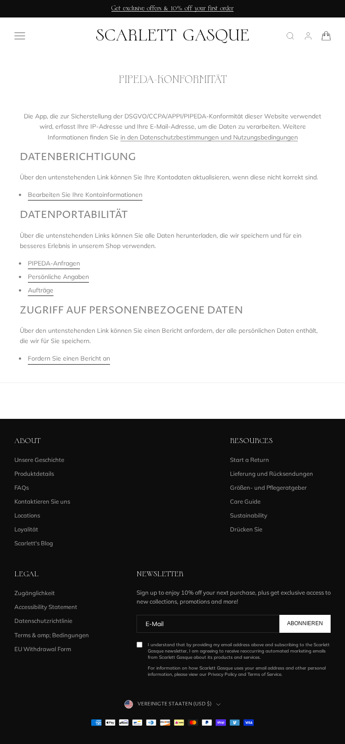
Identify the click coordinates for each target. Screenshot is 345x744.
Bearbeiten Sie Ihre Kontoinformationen (85, 195)
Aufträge (40, 290)
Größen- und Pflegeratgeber (268, 487)
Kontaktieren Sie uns (42, 501)
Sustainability (248, 515)
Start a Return (249, 459)
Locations (27, 515)
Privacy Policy (222, 674)
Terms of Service (264, 674)
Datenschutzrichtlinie (43, 620)
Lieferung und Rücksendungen (271, 473)
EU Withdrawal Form (42, 649)
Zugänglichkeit (34, 592)
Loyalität (26, 529)
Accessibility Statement (45, 606)
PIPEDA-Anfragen (54, 263)
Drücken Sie (246, 529)
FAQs (21, 487)
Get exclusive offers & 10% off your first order (172, 8)
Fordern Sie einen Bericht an (69, 358)
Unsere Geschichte (39, 459)
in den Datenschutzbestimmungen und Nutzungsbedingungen (209, 137)
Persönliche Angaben (58, 277)
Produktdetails (34, 473)
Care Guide (245, 501)
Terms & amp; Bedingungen (51, 635)
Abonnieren (305, 623)
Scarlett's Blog (33, 543)
